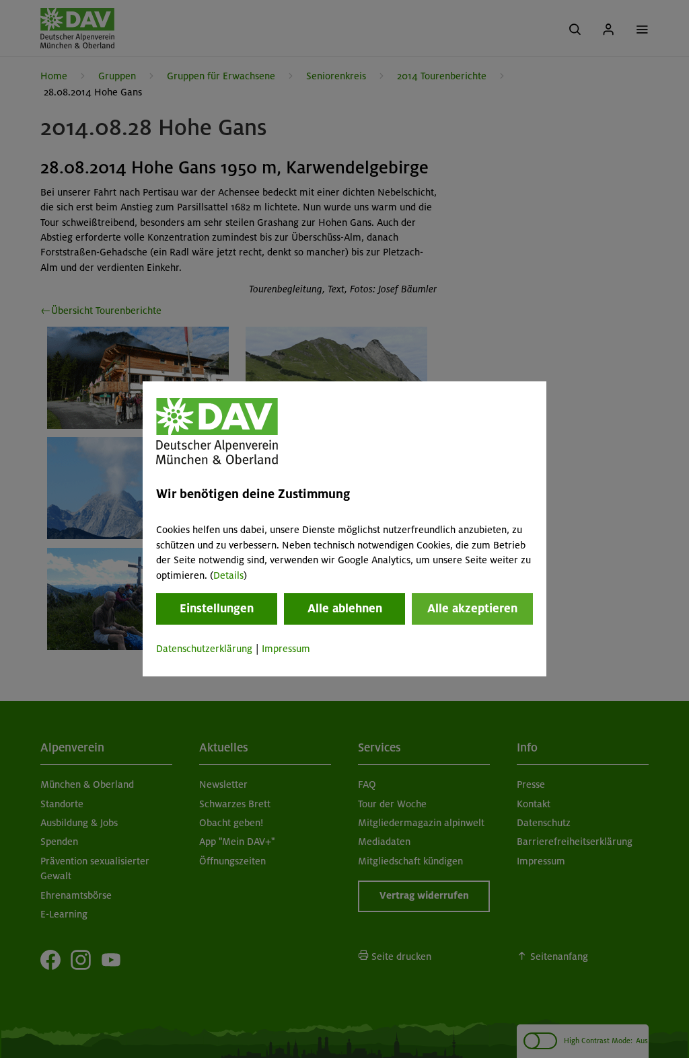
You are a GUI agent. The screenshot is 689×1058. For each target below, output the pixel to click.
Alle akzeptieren (472, 608)
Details (228, 575)
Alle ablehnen (344, 608)
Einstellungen (217, 608)
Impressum (286, 649)
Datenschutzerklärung (204, 649)
